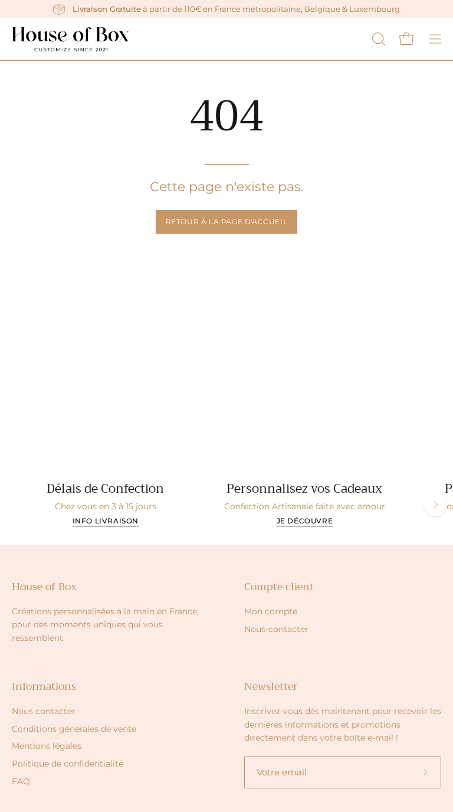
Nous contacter (44, 711)
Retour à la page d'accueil (227, 221)
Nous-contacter (276, 629)
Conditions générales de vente (74, 728)
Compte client (279, 586)
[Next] (435, 504)
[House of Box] (71, 39)
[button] (377, 39)
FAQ (21, 781)
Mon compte (270, 611)
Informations (44, 686)
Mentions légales (46, 746)
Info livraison (106, 520)
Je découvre (305, 520)
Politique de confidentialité (67, 763)
